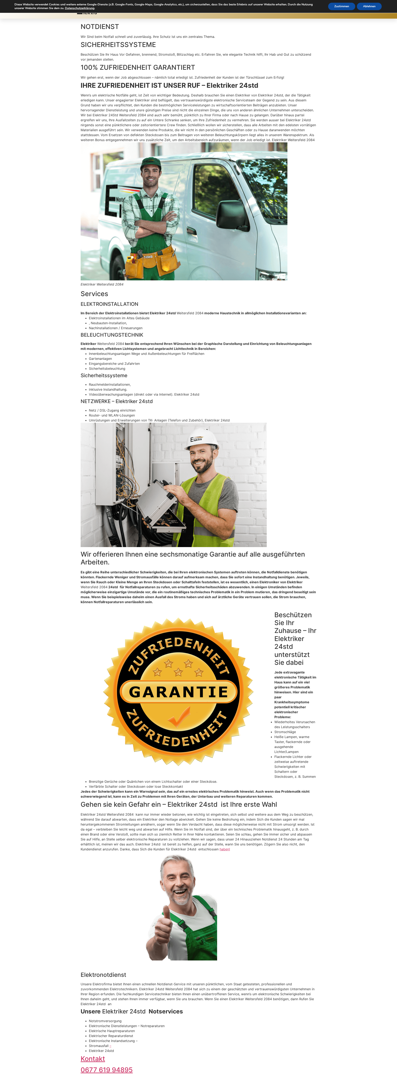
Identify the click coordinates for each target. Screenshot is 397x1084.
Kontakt (93, 1059)
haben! (225, 849)
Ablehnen (369, 6)
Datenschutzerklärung (79, 8)
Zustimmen (341, 6)
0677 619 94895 (107, 1070)
